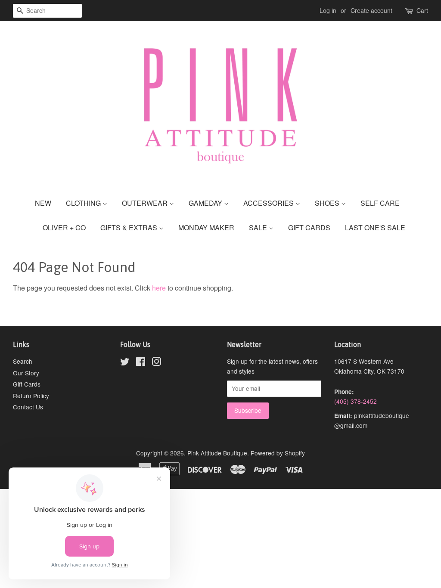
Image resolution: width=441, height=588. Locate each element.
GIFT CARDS (309, 227)
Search (22, 361)
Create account (371, 10)
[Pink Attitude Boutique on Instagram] (156, 363)
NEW (43, 203)
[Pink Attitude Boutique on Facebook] (141, 363)
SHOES (328, 203)
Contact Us (28, 406)
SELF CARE (380, 203)
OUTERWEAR (145, 203)
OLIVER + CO (64, 227)
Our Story (26, 372)
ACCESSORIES (269, 203)
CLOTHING (84, 203)
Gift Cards (26, 384)
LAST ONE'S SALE (375, 227)
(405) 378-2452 (355, 401)
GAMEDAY (206, 203)
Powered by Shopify (278, 453)
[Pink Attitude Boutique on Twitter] (125, 363)
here (159, 288)
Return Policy (31, 395)
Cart (422, 10)
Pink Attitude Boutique (217, 453)
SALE (259, 227)
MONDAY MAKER (206, 227)
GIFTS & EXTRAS (129, 227)
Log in (328, 10)
